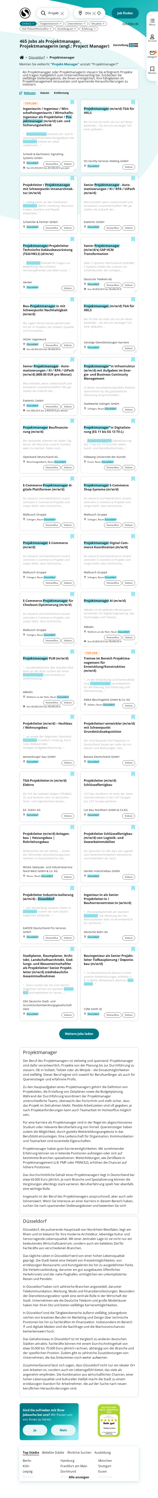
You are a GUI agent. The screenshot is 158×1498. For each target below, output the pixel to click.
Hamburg (67, 1460)
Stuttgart (104, 1466)
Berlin (27, 1460)
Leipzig (28, 1471)
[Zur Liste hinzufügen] (72, 102)
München (105, 1460)
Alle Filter (130, 23)
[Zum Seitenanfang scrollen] (146, 1474)
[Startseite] (22, 57)
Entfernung (61, 93)
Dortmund (68, 1471)
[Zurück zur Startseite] (25, 15)
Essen (102, 1471)
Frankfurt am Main (74, 1466)
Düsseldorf (37, 57)
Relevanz (30, 93)
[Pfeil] (33, 23)
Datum (44, 93)
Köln (26, 1466)
